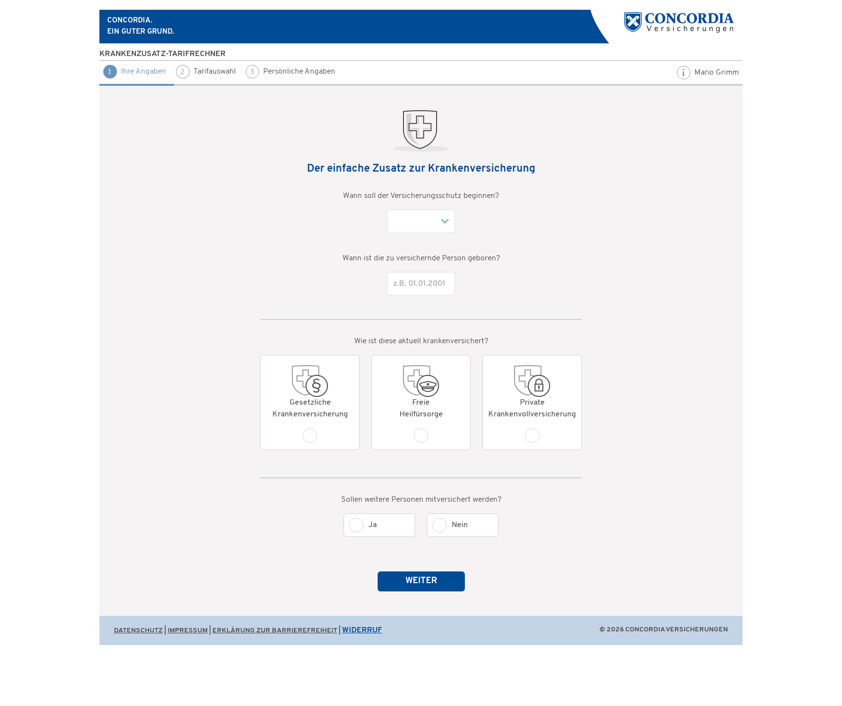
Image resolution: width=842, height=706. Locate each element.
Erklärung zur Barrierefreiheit (274, 630)
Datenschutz (138, 630)
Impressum (188, 630)
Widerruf (362, 630)
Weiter (421, 581)
